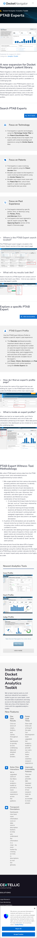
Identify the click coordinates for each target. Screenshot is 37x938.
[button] (18, 239)
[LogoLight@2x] (10, 884)
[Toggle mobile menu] (33, 3)
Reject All (18, 928)
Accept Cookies (18, 934)
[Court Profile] (18, 605)
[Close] (34, 908)
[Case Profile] (18, 583)
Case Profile (8, 573)
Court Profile (8, 595)
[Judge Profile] (18, 627)
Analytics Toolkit (13, 56)
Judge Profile (8, 617)
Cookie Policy (18, 924)
